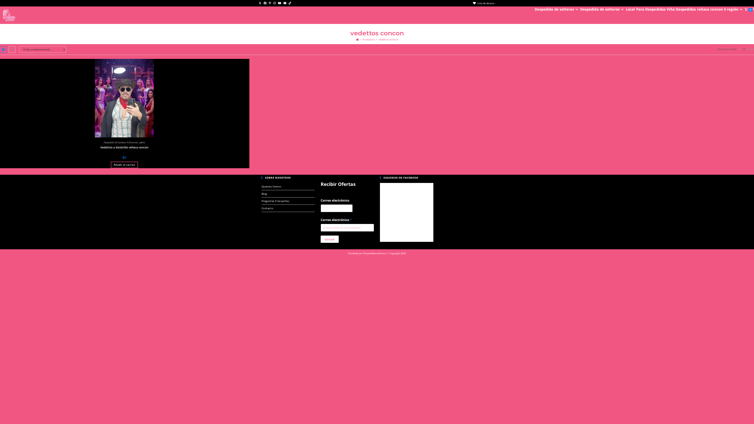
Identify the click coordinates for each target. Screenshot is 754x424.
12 (739, 49)
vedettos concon (388, 39)
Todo (750, 49)
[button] (240, 63)
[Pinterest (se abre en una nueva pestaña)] (270, 3)
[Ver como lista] (12, 49)
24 (744, 49)
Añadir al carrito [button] (124, 164)
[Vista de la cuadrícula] (3, 49)
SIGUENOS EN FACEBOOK (400, 177)
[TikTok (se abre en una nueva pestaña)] (289, 3)
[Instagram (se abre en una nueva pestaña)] (274, 3)
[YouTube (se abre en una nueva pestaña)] (279, 3)
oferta (142, 142)
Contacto (267, 208)
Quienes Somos (271, 186)
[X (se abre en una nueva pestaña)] (261, 3)
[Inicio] (357, 39)
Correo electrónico (335, 200)
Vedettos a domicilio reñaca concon (124, 147)
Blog (264, 194)
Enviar (330, 239)
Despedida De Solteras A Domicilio (121, 142)
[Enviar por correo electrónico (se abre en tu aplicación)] (284, 3)
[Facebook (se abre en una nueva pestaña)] (265, 3)
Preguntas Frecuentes (275, 201)
